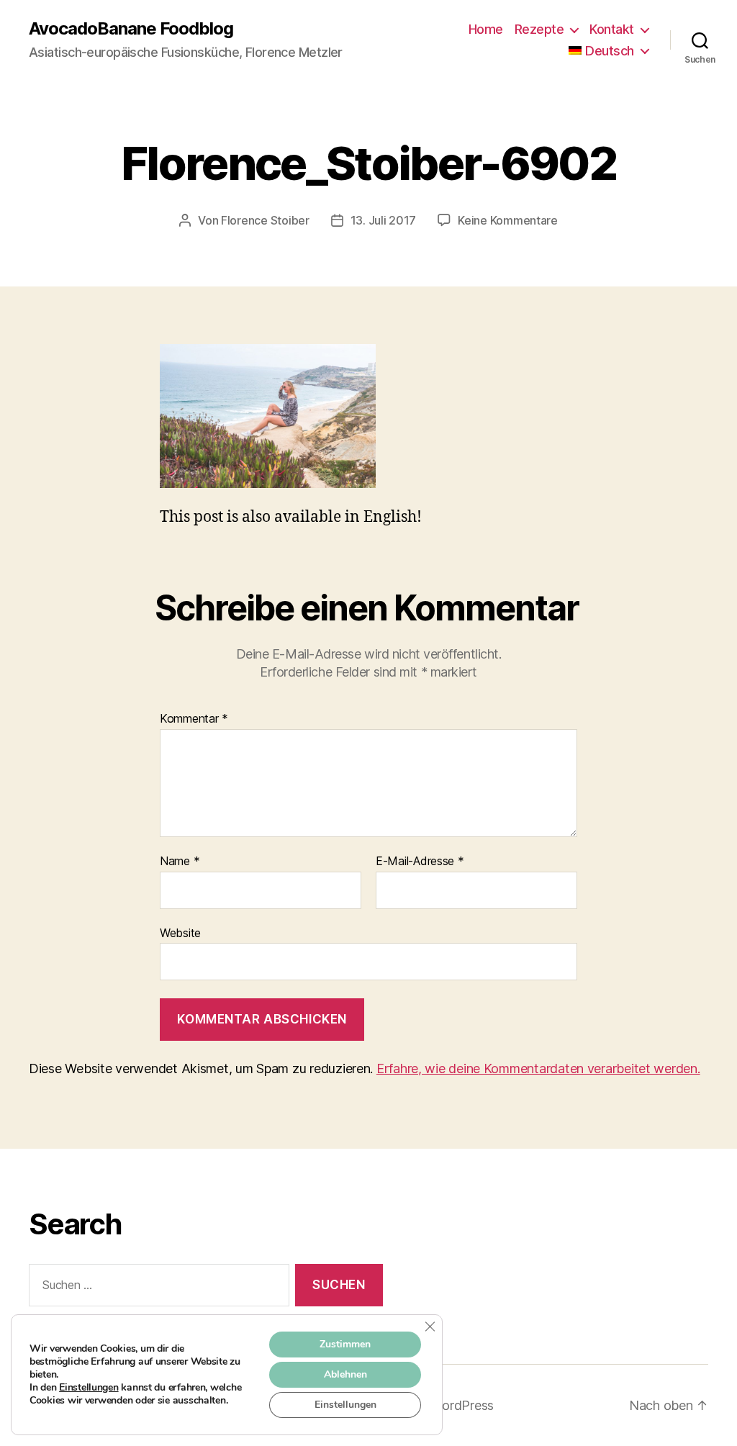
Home (486, 29)
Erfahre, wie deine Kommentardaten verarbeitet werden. (538, 1068)
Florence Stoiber (265, 220)
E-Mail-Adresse (420, 861)
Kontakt (611, 29)
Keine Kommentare (508, 220)
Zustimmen (345, 1344)
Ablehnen (345, 1374)
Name (179, 861)
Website (180, 932)
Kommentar (194, 719)
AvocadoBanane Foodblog (131, 28)
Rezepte (539, 29)
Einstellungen (89, 1387)
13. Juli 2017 (384, 220)
